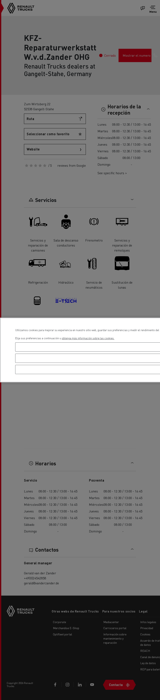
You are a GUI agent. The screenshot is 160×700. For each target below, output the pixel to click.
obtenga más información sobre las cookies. (88, 338)
